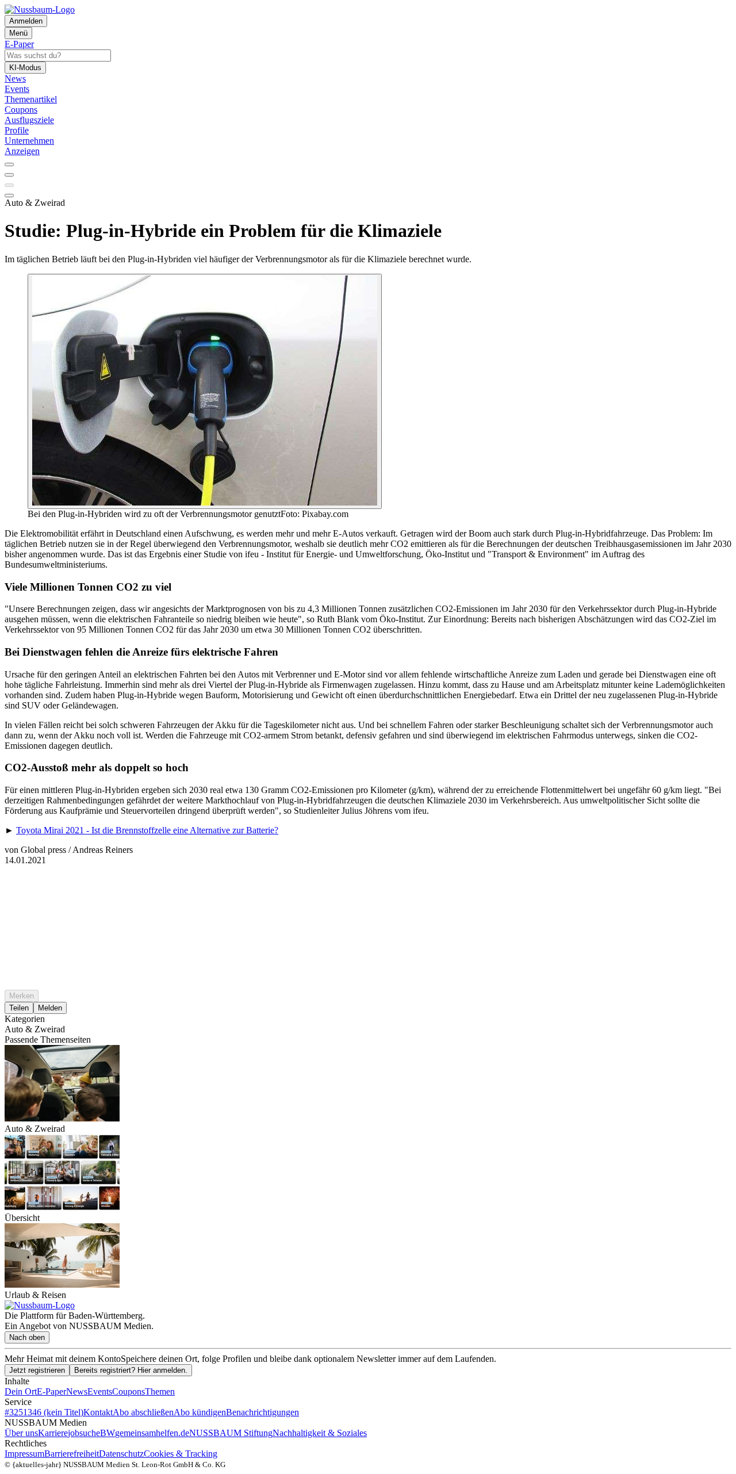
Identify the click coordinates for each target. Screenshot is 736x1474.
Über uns (21, 1433)
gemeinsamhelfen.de (152, 1433)
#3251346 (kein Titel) (44, 1412)
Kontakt (98, 1412)
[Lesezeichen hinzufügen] (9, 185)
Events (99, 1391)
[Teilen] (9, 175)
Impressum (24, 1453)
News (76, 1391)
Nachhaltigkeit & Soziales (320, 1433)
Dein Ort (21, 1391)
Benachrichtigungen (262, 1412)
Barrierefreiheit (71, 1453)
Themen (160, 1391)
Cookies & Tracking (180, 1453)
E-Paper (51, 1391)
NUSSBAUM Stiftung (231, 1433)
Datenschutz (121, 1453)
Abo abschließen (143, 1412)
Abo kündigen (200, 1412)
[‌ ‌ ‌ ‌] (368, 886)
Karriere (53, 1433)
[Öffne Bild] (205, 391)
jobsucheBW (91, 1433)
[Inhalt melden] (9, 195)
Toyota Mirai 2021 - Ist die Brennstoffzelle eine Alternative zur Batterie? (147, 830)
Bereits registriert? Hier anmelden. (130, 1370)
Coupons (128, 1391)
